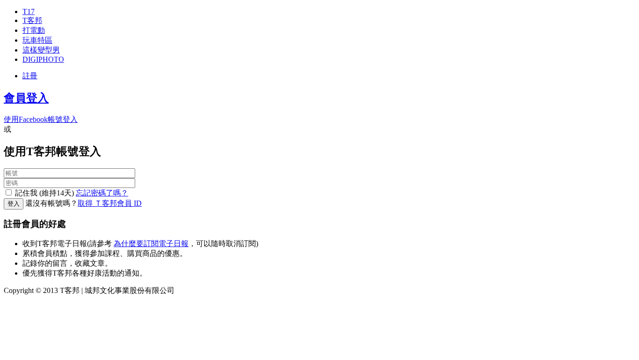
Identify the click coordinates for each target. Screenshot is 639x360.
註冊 (29, 76)
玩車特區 (37, 40)
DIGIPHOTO (43, 59)
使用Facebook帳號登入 (41, 119)
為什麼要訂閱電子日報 (151, 244)
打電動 (33, 30)
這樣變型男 (41, 50)
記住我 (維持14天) (44, 193)
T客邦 (32, 20)
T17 (28, 11)
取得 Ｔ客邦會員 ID (110, 203)
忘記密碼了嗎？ (102, 193)
